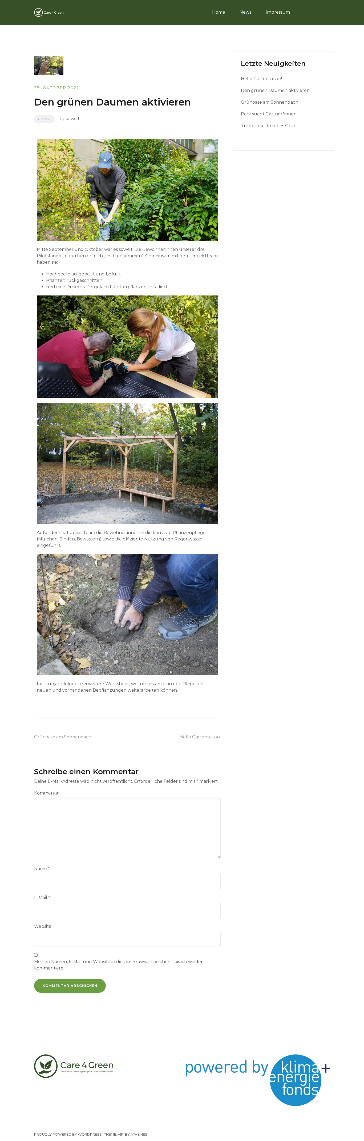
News (245, 12)
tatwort (72, 118)
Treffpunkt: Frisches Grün (269, 125)
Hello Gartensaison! (200, 736)
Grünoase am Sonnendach (62, 736)
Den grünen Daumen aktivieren (275, 90)
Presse (44, 119)
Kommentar (47, 793)
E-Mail (42, 897)
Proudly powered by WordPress (68, 1134)
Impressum (278, 12)
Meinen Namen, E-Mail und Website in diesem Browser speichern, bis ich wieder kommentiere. (118, 965)
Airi (121, 1134)
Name (42, 868)
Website (42, 926)
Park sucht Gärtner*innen (269, 113)
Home (218, 12)
